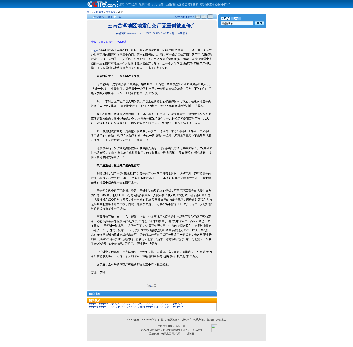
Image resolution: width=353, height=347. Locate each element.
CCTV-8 (177, 304)
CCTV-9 (93, 307)
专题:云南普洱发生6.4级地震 (109, 41)
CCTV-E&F (179, 307)
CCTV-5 (137, 304)
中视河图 (189, 333)
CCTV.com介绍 (148, 319)
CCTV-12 (127, 307)
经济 (141, 4)
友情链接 (221, 319)
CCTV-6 (150, 304)
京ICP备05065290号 (151, 329)
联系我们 (198, 319)
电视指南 (170, 4)
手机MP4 (226, 4)
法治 (161, 4)
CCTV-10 (104, 307)
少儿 (154, 4)
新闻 (121, 4)
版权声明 (186, 319)
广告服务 (209, 319)
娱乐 (134, 4)
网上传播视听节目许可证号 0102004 (182, 329)
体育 (128, 4)
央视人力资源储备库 (169, 319)
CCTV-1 (93, 304)
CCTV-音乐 (166, 307)
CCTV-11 (116, 307)
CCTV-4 (126, 304)
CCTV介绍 (133, 319)
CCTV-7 (164, 304)
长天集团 (166, 333)
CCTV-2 (103, 304)
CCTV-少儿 (152, 307)
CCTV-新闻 (139, 307)
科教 (148, 4)
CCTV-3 (114, 304)
